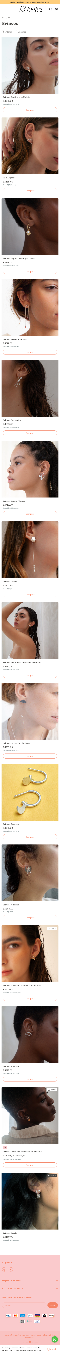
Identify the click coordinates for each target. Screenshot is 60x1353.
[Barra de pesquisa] (50, 9)
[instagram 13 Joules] (4, 1269)
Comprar (30, 109)
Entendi (52, 1349)
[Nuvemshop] (30, 1342)
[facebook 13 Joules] (11, 1269)
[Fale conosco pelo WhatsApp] (55, 1339)
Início (4, 18)
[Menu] (3, 9)
